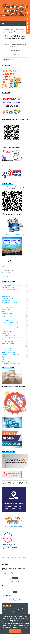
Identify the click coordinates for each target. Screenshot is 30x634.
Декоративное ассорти (8, 298)
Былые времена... (6, 346)
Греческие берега (6, 300)
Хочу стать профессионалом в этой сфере (12, 574)
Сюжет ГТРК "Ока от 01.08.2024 (15, 234)
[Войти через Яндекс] (16, 599)
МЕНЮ (3, 23)
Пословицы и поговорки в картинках (12, 327)
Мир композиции (6, 357)
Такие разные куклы (7, 313)
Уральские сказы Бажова (8, 352)
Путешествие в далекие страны (10, 289)
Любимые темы (6, 296)
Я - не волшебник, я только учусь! (11, 354)
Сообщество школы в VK (8, 555)
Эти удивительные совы (8, 343)
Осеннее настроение (7, 292)
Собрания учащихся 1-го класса (10, 267)
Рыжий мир (5, 311)
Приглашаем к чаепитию (8, 307)
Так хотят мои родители (8, 573)
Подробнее (23, 627)
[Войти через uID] (10, 599)
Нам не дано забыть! (7, 324)
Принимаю (15, 631)
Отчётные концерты (7, 272)
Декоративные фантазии (8, 316)
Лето (3, 305)
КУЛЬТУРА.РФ (6, 276)
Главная (4, 28)
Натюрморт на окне (7, 294)
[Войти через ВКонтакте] (13, 599)
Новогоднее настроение (8, 335)
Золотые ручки (6, 309)
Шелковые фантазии (7, 341)
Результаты (11, 579)
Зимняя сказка (6, 333)
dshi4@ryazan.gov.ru (14, 613)
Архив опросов (18, 579)
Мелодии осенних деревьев (9, 302)
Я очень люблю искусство (9, 572)
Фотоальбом (10, 28)
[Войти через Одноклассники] (19, 599)
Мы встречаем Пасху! (7, 320)
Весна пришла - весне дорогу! (10, 322)
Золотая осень (6, 329)
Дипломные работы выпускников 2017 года (13, 285)
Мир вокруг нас (6, 359)
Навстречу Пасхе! (6, 350)
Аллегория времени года (8, 361)
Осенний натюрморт (7, 331)
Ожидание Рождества (8, 348)
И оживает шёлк (6, 318)
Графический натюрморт (8, 287)
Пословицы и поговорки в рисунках (11, 363)
